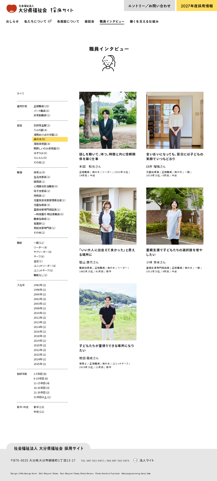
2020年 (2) (40, 345)
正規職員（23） (41, 106)
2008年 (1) (40, 308)
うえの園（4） (40, 130)
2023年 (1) (40, 354)
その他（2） (39, 162)
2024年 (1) (40, 359)
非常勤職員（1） (42, 115)
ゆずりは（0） (40, 153)
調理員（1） (39, 182)
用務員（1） (39, 195)
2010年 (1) (40, 313)
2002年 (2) (40, 299)
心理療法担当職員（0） (46, 186)
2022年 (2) (40, 350)
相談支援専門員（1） (45, 228)
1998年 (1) (40, 290)
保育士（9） (39, 172)
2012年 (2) (40, 317)
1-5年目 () (40, 374)
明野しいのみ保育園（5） (47, 148)
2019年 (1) (40, 341)
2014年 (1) (40, 327)
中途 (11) (39, 412)
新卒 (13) (39, 407)
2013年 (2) (40, 322)
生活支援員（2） (42, 177)
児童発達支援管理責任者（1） (50, 200)
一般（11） (39, 243)
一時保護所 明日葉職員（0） (49, 214)
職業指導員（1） (42, 219)
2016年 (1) (40, 331)
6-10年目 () (41, 378)
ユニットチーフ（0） (43, 270)
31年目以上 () (42, 397)
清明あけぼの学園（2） (46, 135)
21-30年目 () (41, 392)
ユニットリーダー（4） (45, 266)
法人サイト (147, 460)
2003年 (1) (40, 304)
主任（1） (38, 261)
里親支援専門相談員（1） (47, 209)
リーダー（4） (40, 247)
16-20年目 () (41, 388)
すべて (20, 93)
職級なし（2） (40, 275)
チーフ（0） (39, 256)
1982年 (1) (40, 285)
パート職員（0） (42, 111)
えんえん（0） (40, 158)
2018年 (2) (40, 336)
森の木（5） (39, 139)
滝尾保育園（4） (42, 144)
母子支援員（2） (42, 191)
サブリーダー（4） (43, 252)
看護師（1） (39, 223)
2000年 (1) (40, 294)
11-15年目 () (41, 383)
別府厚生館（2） (42, 125)
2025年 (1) (40, 364)
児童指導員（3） (42, 205)
